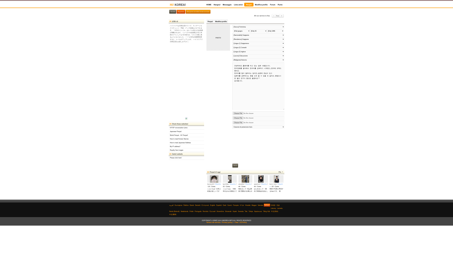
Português (198, 211)
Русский (212, 211)
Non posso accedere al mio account (198, 12)
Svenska (241, 211)
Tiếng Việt (266, 211)
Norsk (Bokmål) (174, 211)
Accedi (172, 12)
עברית (242, 205)
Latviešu (280, 208)
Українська (258, 211)
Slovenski (228, 211)
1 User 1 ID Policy (240, 222)
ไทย (246, 211)
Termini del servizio (213, 222)
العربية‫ (171, 205)
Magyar (254, 205)
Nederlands (184, 211)
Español (219, 205)
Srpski (235, 211)
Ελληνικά (205, 205)
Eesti (224, 205)
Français (236, 205)
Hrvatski (247, 205)
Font (277, 16)
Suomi (229, 205)
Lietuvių (273, 208)
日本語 (273, 205)
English (212, 205)
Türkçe (251, 211)
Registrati (181, 12)
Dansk (192, 205)
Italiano (266, 205)
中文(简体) (274, 211)
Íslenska (260, 205)
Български (178, 205)
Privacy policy (227, 222)
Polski (191, 211)
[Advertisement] (258, 145)
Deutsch (197, 205)
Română (205, 211)
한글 (278, 205)
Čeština (186, 205)
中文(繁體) (172, 214)
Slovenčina (220, 211)
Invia (235, 165)
